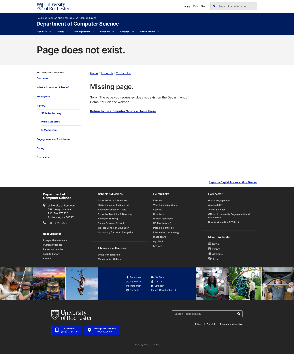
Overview (42, 78)
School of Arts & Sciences (112, 200)
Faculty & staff (51, 254)
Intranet (157, 200)
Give (203, 6)
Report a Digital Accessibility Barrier (233, 182)
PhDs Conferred (50, 121)
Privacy (198, 324)
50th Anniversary (51, 113)
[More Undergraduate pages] (93, 31)
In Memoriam (49, 130)
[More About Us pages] (50, 31)
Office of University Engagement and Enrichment (229, 216)
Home (94, 73)
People (60, 31)
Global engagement (219, 200)
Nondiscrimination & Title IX (223, 222)
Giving (40, 148)
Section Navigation (50, 72)
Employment (44, 96)
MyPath (157, 246)
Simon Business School (111, 223)
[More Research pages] (133, 31)
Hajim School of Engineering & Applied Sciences (66, 18)
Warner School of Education (113, 227)
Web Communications (165, 205)
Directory (158, 214)
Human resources (163, 218)
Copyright (211, 324)
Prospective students (55, 240)
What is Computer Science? (53, 87)
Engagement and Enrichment (53, 139)
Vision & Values (216, 209)
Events (216, 249)
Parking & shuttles (163, 227)
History (41, 105)
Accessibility (215, 205)
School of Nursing (108, 218)
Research (125, 31)
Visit (195, 6)
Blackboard (159, 236)
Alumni (47, 258)
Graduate (105, 31)
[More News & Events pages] (158, 31)
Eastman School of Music (112, 209)
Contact (157, 209)
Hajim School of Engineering (113, 205)
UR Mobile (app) (162, 223)
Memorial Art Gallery (109, 259)
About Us (42, 31)
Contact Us (43, 157)
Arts (215, 259)
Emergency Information (231, 324)
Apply (187, 6)
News (215, 244)
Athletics (217, 254)
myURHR (158, 241)
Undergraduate (82, 31)
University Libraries (109, 254)
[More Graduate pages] (113, 31)
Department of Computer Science (77, 24)
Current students (52, 244)
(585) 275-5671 (57, 223)
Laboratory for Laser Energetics (115, 232)
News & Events (147, 31)
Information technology (166, 232)
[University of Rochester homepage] (53, 6)
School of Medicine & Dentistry (115, 214)
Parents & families (53, 249)
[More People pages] (67, 31)
